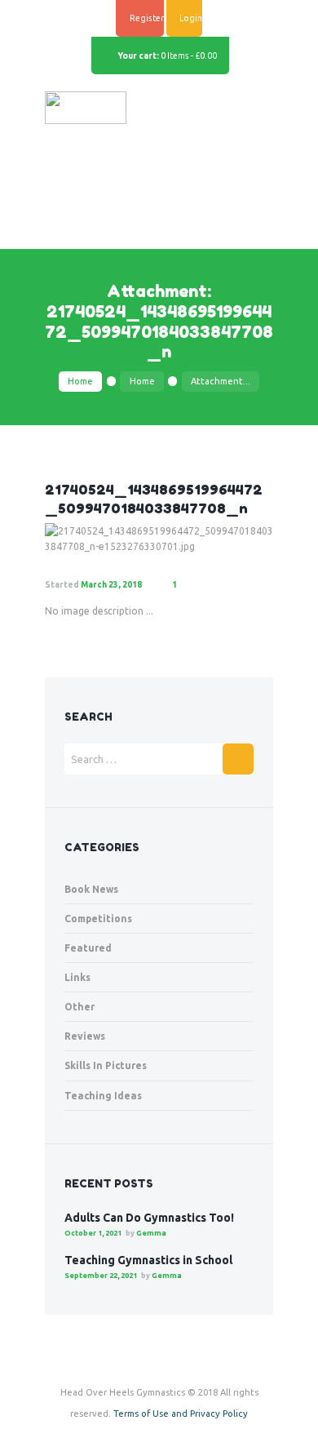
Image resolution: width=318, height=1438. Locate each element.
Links (77, 977)
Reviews (84, 1036)
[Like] (208, 585)
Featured (88, 948)
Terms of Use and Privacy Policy (180, 1413)
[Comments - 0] (189, 585)
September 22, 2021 (100, 1276)
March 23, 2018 (111, 584)
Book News (91, 889)
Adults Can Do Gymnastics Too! (149, 1217)
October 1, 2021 (92, 1233)
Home (80, 381)
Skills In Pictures (105, 1065)
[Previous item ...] (102, 538)
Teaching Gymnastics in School (148, 1260)
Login (190, 18)
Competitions (98, 918)
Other (79, 1006)
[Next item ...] (216, 538)
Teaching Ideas (103, 1095)
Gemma (151, 1233)
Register (147, 18)
